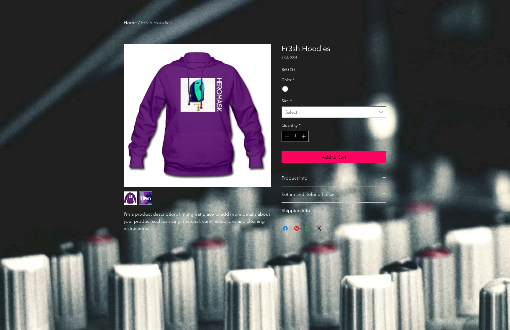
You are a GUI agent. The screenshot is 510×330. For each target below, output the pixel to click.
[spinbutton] (295, 136)
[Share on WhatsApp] (307, 228)
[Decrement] (286, 136)
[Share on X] (319, 228)
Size (287, 100)
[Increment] (304, 136)
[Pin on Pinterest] (296, 228)
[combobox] (334, 112)
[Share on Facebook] (285, 228)
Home (130, 22)
